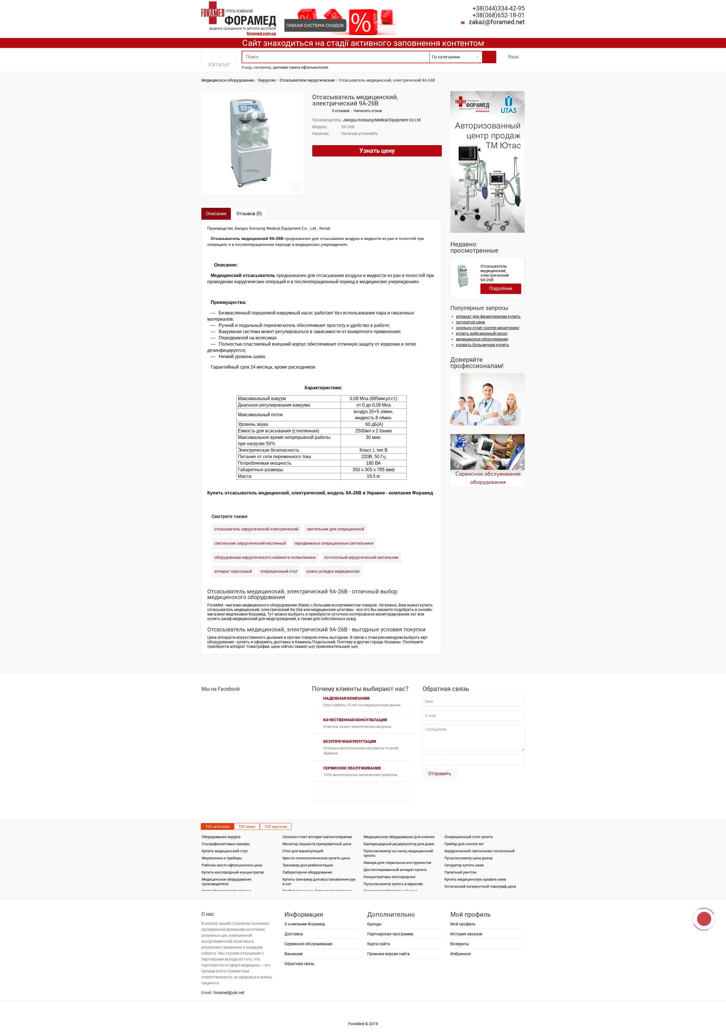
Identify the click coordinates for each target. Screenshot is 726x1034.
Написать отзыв (368, 111)
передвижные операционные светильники (333, 543)
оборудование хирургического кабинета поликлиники (265, 557)
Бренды (374, 924)
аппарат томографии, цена (255, 646)
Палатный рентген (460, 872)
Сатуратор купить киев (464, 865)
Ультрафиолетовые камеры (226, 844)
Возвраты (459, 944)
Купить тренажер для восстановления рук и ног (319, 881)
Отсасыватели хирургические (307, 80)
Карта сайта (378, 944)
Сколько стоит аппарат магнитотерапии (317, 837)
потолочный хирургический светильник (361, 557)
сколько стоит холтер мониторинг (488, 327)
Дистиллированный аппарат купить (395, 870)
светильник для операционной (335, 529)
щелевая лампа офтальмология (300, 67)
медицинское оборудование (482, 339)
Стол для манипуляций (302, 851)
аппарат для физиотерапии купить (488, 316)
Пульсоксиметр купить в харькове (393, 884)
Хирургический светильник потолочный (479, 851)
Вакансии (293, 953)
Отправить (439, 773)
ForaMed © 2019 (363, 1024)
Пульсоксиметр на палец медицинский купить (398, 853)
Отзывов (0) (249, 213)
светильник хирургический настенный (250, 543)
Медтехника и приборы (222, 858)
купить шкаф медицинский (232, 618)
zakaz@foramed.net (497, 22)
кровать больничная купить (482, 344)
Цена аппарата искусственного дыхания (245, 637)
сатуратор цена (470, 322)
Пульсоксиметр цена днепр (468, 858)
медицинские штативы (332, 609)
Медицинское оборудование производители (226, 881)
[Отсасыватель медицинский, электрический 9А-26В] (252, 143)
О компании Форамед (304, 924)
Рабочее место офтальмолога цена (232, 865)
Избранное (460, 953)
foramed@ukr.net (229, 992)
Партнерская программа (390, 934)
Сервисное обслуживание (308, 944)
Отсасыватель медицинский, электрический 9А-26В (494, 273)
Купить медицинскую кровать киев (475, 879)
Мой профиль (463, 924)
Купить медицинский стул (225, 851)
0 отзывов (340, 111)
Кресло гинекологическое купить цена (316, 858)
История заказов (466, 934)
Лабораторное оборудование (307, 872)
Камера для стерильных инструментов (397, 862)
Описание (216, 213)
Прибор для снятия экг (464, 844)
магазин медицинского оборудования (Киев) (268, 605)
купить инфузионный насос (481, 333)
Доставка (293, 934)
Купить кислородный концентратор (233, 872)
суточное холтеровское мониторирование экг (374, 614)
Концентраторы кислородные (389, 877)
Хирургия (267, 80)
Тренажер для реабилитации (307, 865)
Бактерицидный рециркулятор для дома (399, 844)
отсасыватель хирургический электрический (256, 529)
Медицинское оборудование (227, 80)
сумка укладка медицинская (333, 571)
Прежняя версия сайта (388, 953)
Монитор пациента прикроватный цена (316, 844)
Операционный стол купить (468, 837)
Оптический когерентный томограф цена (480, 886)
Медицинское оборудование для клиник (399, 837)
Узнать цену (377, 150)
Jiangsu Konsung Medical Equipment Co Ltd (382, 120)
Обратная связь (299, 963)
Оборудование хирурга (221, 837)
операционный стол (278, 571)
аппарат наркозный (233, 571)
